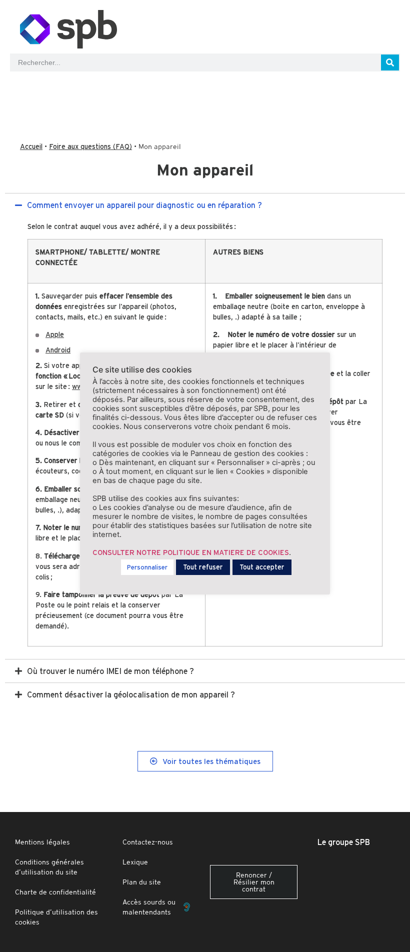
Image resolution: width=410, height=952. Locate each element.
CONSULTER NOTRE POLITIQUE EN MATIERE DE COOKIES (190, 552)
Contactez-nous (147, 842)
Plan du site (141, 882)
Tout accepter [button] (262, 567)
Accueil (31, 146)
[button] (205, 205)
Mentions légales (42, 842)
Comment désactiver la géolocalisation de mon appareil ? (131, 694)
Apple (55, 334)
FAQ (102, 91)
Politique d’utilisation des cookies (56, 917)
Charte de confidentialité (55, 892)
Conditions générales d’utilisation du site (49, 867)
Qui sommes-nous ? (302, 91)
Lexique (135, 862)
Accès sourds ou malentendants (149, 907)
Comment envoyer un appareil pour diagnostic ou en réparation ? (144, 205)
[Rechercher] (390, 62)
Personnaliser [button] (147, 567)
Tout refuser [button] (203, 567)
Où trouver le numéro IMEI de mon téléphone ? (110, 671)
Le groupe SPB (344, 842)
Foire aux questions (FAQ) (90, 146)
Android (58, 350)
